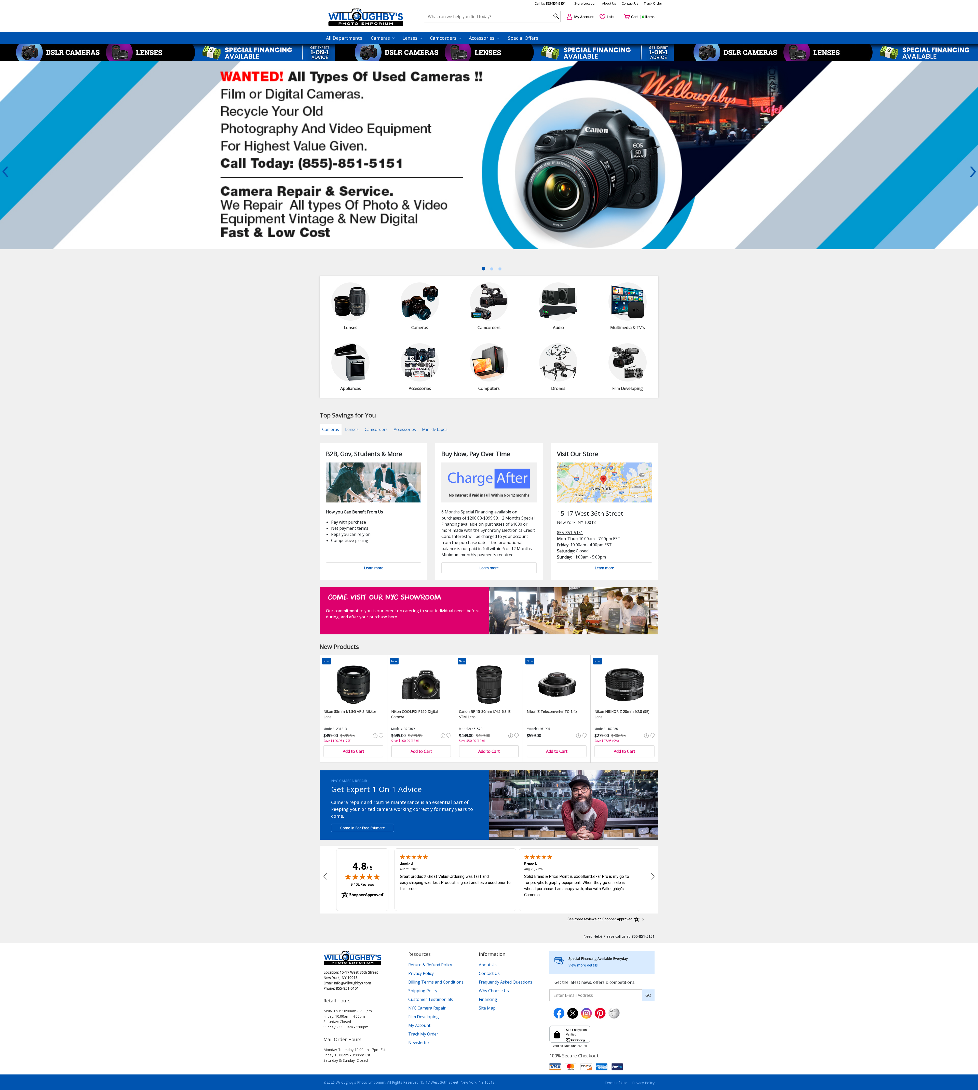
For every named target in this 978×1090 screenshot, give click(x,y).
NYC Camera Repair (427, 1008)
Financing (488, 999)
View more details (583, 965)
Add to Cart (353, 751)
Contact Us (630, 3)
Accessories (482, 38)
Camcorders (444, 38)
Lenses (410, 38)
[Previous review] (325, 876)
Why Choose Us (494, 990)
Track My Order (423, 1034)
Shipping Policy (422, 990)
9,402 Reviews (362, 884)
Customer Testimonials (430, 999)
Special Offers (523, 38)
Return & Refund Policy (430, 965)
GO (648, 995)
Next (973, 172)
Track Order (653, 3)
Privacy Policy (421, 973)
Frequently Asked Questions (505, 982)
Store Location (585, 3)
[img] (362, 876)
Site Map (487, 1008)
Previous (5, 172)
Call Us (550, 3)
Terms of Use (616, 1082)
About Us (609, 3)
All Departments (344, 38)
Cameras (381, 38)
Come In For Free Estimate (362, 827)
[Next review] (652, 876)
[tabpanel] (489, 175)
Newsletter (418, 1042)
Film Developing (423, 1016)
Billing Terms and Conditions (436, 982)
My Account (419, 1025)
